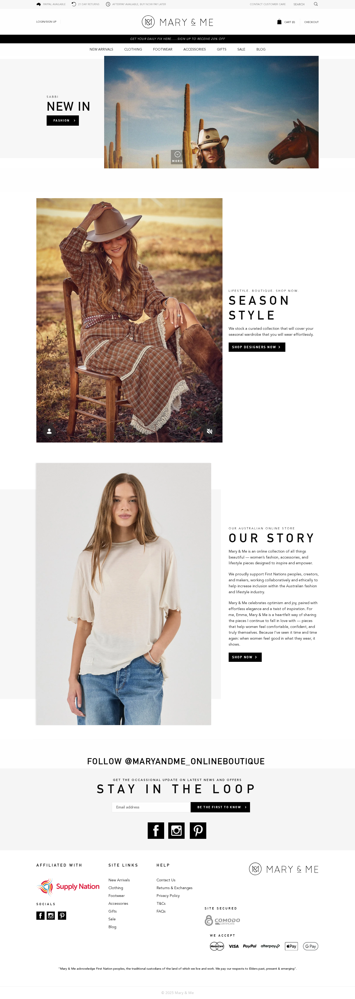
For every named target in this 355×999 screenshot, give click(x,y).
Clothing (133, 49)
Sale (241, 49)
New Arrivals (101, 49)
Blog (260, 49)
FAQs (161, 911)
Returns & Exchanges (174, 888)
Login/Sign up (46, 21)
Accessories (194, 49)
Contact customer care (268, 4)
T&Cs (161, 903)
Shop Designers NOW (254, 347)
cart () (289, 22)
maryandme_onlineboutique (199, 761)
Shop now (242, 657)
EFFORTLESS (65, 120)
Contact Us (166, 880)
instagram (176, 830)
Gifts (221, 49)
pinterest (198, 830)
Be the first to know (219, 807)
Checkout (311, 22)
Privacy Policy (168, 895)
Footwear (162, 49)
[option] (177, 112)
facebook (156, 830)
